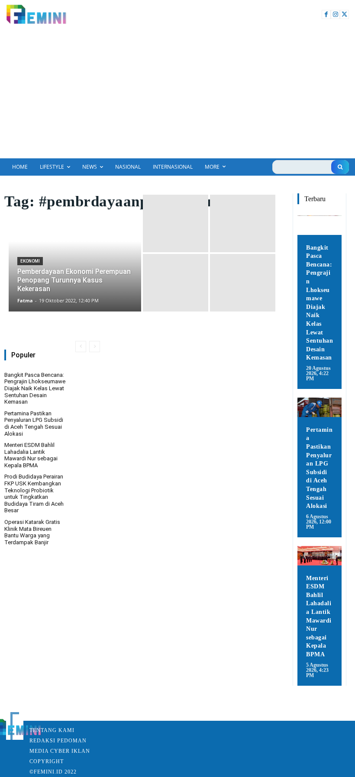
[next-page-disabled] (94, 346)
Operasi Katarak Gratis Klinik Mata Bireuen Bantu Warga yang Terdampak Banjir (32, 532)
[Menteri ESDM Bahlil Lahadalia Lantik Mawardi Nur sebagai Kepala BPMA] (319, 555)
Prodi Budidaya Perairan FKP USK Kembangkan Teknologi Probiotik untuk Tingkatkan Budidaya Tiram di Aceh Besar (34, 493)
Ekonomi (30, 261)
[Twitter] (344, 14)
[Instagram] (335, 14)
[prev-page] (80, 346)
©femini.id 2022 (53, 772)
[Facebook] (326, 14)
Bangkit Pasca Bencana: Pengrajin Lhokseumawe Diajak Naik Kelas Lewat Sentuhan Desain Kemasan (34, 388)
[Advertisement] (177, 93)
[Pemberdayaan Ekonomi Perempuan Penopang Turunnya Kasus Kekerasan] (75, 253)
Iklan (80, 751)
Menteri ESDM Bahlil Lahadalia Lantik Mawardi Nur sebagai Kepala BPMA (31, 455)
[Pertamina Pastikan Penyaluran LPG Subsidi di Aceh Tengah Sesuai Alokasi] (319, 407)
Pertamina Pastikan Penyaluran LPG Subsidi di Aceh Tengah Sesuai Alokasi (33, 423)
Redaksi (42, 741)
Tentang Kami (51, 730)
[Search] (340, 167)
